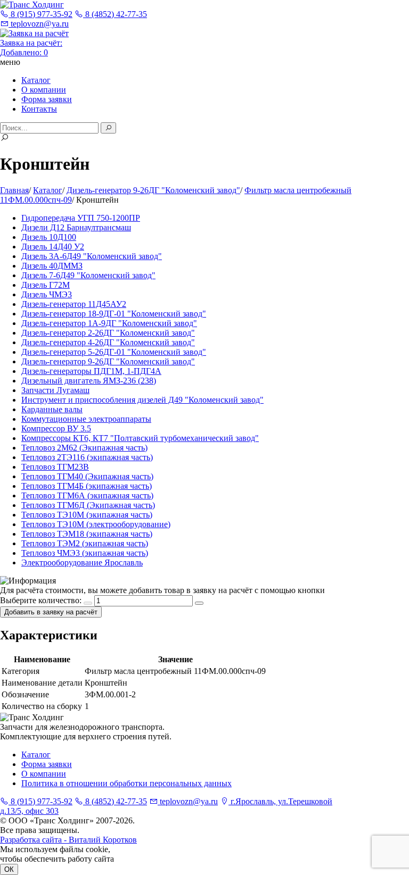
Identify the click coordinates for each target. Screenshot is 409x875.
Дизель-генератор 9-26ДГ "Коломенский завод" (108, 361)
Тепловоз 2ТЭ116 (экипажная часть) (87, 457)
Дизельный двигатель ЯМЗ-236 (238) (88, 380)
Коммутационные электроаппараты (86, 418)
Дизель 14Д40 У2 (52, 246)
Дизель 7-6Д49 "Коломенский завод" (88, 275)
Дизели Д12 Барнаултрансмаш (76, 227)
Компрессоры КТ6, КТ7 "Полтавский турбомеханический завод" (140, 438)
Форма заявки (46, 99)
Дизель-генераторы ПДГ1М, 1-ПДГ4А (91, 371)
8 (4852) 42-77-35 (115, 14)
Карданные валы (52, 409)
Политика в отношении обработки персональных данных (126, 783)
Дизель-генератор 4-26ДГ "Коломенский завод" (108, 342)
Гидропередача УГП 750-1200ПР (80, 217)
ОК (9, 869)
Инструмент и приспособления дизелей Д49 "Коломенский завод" (142, 399)
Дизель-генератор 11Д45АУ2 (73, 304)
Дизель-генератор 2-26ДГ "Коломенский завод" (108, 332)
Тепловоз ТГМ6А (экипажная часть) (87, 495)
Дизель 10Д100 (48, 236)
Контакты (39, 108)
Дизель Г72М (45, 284)
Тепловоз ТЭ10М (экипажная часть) (86, 514)
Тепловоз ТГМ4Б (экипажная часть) (86, 485)
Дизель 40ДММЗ (52, 265)
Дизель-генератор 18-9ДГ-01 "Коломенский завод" (113, 313)
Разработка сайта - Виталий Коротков (68, 839)
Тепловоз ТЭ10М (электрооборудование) (95, 524)
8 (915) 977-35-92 (40, 14)
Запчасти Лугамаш (55, 390)
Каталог (36, 80)
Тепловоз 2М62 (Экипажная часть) (84, 447)
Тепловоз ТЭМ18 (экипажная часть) (86, 533)
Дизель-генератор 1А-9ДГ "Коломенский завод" (109, 323)
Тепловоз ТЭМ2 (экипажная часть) (84, 543)
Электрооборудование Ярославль (82, 562)
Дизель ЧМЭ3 (46, 294)
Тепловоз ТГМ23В (55, 466)
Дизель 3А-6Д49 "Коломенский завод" (91, 256)
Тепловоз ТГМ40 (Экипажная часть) (87, 476)
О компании (43, 89)
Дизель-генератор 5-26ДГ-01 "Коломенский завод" (113, 351)
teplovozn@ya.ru (39, 23)
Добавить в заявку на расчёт (50, 612)
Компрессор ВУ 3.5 (56, 428)
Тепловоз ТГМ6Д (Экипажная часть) (88, 505)
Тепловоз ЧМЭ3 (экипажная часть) (84, 552)
